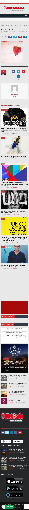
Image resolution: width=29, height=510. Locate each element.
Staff (23, 504)
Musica (3, 138)
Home (5, 504)
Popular (9, 445)
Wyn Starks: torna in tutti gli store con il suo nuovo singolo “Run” (13, 157)
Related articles (6, 105)
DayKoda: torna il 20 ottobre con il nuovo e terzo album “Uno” (14, 211)
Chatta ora (10, 507)
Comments (16, 445)
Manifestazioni (5, 110)
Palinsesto (9, 504)
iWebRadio (5, 31)
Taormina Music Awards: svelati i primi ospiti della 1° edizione (14, 363)
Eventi (19, 504)
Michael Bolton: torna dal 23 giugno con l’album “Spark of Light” (13, 266)
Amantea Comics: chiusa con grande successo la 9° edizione (18, 399)
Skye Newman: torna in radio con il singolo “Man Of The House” (18, 384)
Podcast (15, 504)
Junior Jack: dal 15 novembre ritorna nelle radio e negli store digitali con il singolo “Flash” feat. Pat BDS (14, 239)
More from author (15, 105)
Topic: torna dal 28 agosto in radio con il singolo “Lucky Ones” (17, 391)
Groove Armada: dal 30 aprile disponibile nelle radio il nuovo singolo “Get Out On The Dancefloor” (14, 184)
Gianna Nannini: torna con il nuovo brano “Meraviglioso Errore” (18, 376)
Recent (3, 445)
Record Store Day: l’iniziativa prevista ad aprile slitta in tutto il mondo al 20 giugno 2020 (14, 130)
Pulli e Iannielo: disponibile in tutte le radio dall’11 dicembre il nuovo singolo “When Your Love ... (14, 337)
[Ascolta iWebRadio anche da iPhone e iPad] (14, 481)
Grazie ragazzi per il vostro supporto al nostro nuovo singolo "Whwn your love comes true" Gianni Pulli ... (14, 331)
